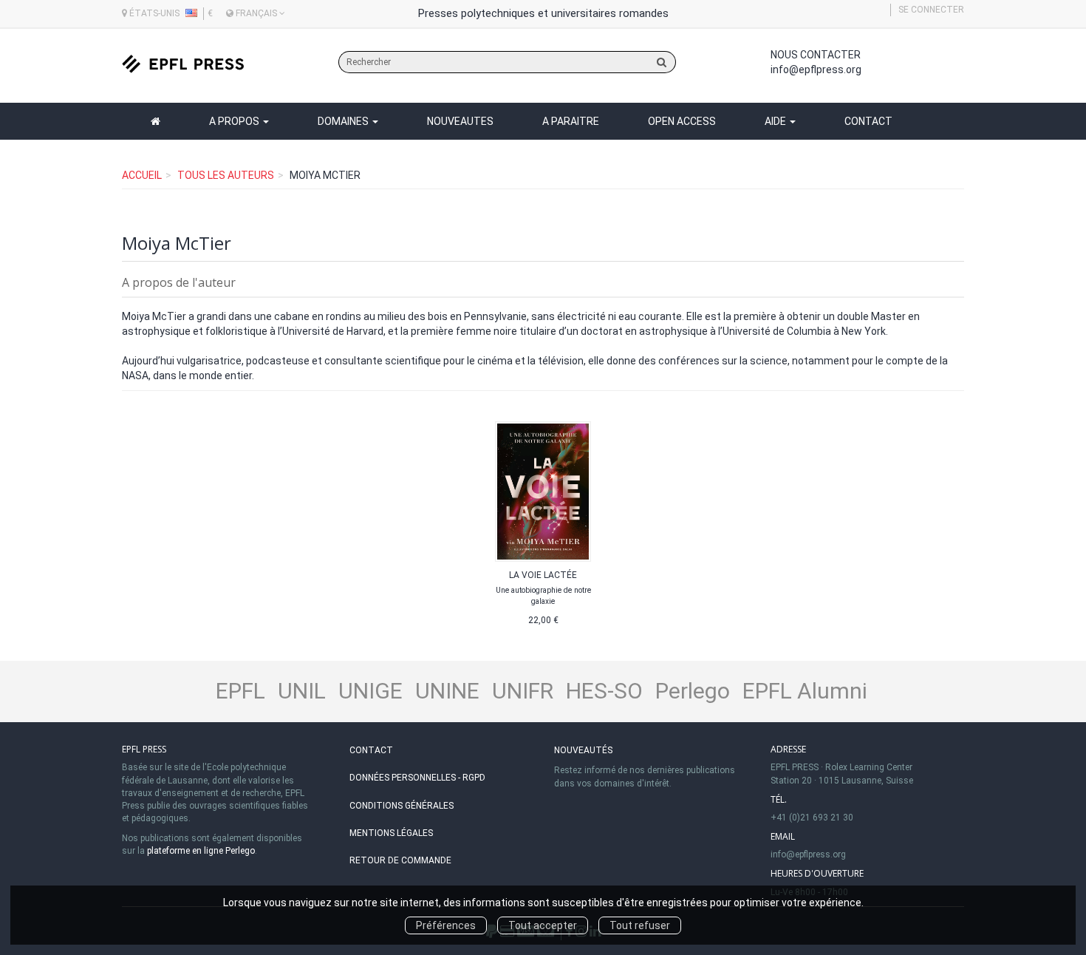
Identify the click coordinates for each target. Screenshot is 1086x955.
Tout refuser (639, 925)
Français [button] (256, 13)
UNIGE (370, 691)
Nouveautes (460, 121)
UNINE (447, 691)
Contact (868, 121)
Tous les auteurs (225, 175)
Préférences (446, 925)
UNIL (302, 691)
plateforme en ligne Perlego (201, 851)
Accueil (142, 175)
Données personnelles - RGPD (417, 777)
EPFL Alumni (804, 691)
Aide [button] (776, 121)
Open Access (682, 121)
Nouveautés (583, 750)
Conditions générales (401, 806)
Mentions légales (391, 833)
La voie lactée (543, 575)
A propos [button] (235, 121)
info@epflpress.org (816, 69)
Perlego (692, 691)
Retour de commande (400, 860)
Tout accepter (542, 925)
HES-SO (604, 691)
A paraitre (570, 121)
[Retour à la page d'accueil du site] (183, 64)
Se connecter (931, 9)
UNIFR (522, 691)
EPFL (240, 691)
